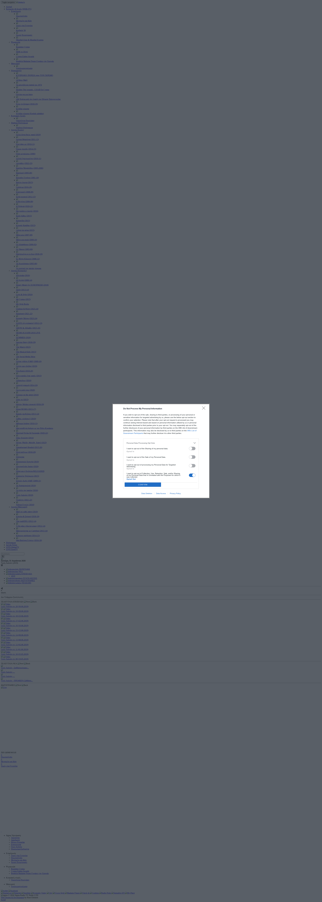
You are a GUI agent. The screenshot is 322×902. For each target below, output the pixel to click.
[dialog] (161, 451)
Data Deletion (146, 493)
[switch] (192, 448)
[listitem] (161, 443)
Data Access (161, 493)
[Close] (204, 408)
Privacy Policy (175, 493)
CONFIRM (143, 485)
